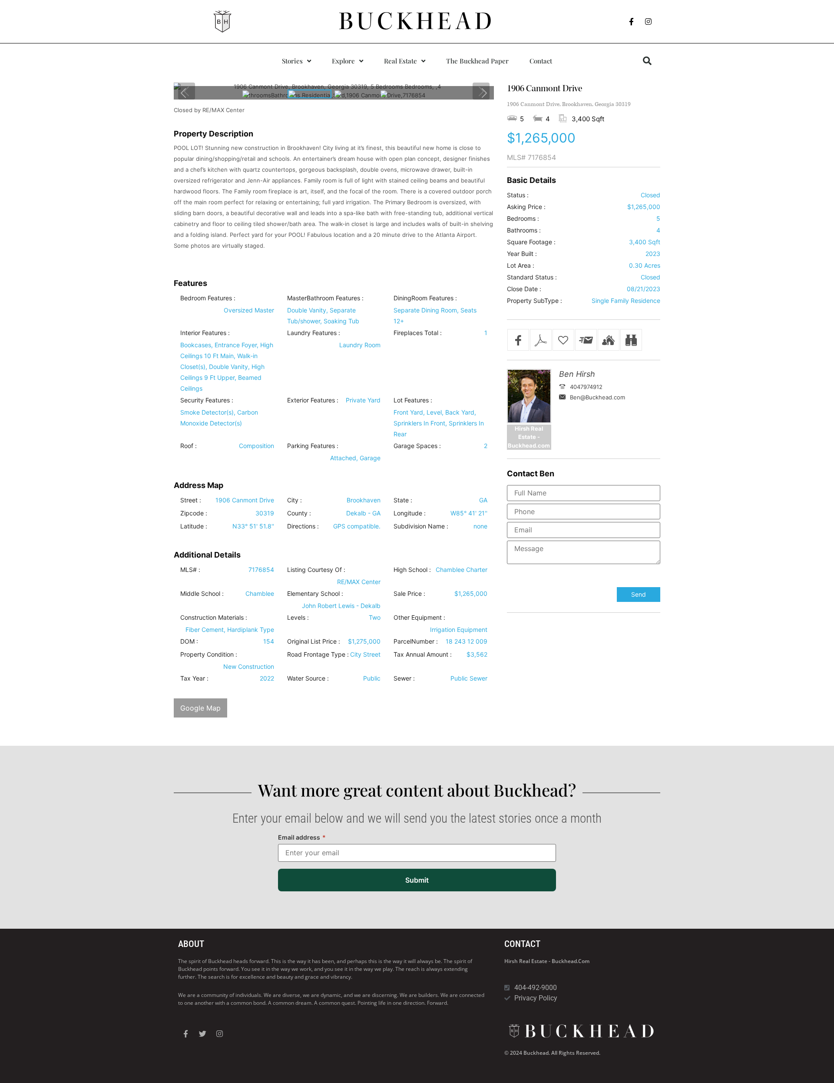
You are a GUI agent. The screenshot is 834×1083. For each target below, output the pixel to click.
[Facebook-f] (631, 21)
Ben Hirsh (577, 374)
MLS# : (190, 570)
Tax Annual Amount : (423, 654)
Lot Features (411, 400)
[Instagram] (648, 21)
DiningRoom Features (423, 298)
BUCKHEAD (417, 21)
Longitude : (410, 513)
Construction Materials (212, 618)
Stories (292, 60)
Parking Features (311, 446)
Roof (186, 446)
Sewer (402, 678)
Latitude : (193, 526)
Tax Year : (194, 678)
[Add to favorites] (563, 339)
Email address (302, 837)
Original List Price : (313, 641)
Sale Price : (409, 594)
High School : (412, 570)
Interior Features (203, 333)
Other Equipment (418, 618)
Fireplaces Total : (418, 333)
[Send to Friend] (586, 339)
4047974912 (586, 386)
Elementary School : (315, 594)
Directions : (303, 526)
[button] (647, 61)
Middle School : (202, 594)
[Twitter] (202, 1034)
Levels (296, 618)
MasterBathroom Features (323, 298)
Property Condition (207, 654)
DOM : (189, 641)
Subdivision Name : (421, 526)
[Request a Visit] (608, 339)
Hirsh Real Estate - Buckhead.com (546, 961)
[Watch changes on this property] (631, 339)
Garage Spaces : (417, 446)
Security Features (205, 400)
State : (403, 500)
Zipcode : (193, 513)
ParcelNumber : (416, 641)
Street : (190, 500)
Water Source (306, 678)
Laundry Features (312, 333)
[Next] (484, 92)
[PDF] (540, 339)
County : (299, 513)
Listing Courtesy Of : (316, 570)
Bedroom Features (206, 298)
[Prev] (183, 92)
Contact (541, 60)
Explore (343, 60)
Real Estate (400, 60)
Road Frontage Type (316, 654)
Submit (417, 880)
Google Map (200, 708)
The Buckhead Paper (477, 60)
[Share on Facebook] (518, 339)
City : (294, 500)
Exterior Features (311, 400)
